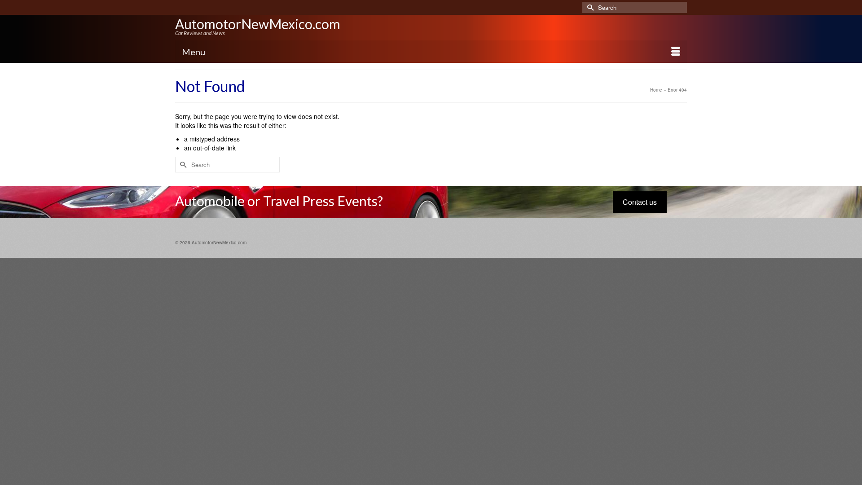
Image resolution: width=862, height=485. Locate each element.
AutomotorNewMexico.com (257, 24)
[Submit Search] (589, 7)
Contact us (640, 202)
